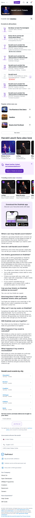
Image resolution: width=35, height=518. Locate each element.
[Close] (31, 164)
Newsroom (4, 488)
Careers (3, 491)
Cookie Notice (10, 510)
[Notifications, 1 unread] (31, 2)
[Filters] (31, 18)
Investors (4, 485)
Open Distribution (6, 478)
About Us (4, 475)
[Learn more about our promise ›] (7, 454)
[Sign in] (27, 2)
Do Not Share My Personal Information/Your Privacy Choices (15, 516)
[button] (6, 2)
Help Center (5, 498)
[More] (31, 7)
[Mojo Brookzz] (23, 189)
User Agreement (21, 509)
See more (17, 132)
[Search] (24, 2)
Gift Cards (4, 501)
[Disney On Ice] (8, 150)
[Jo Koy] (23, 150)
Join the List (16, 424)
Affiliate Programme (7, 482)
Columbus (13, 19)
